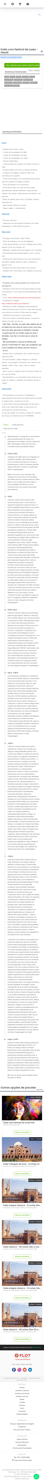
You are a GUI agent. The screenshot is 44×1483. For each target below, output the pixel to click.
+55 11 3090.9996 (23, 1457)
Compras (17, 82)
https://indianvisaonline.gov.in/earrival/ (15, 303)
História (18, 80)
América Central (22, 1390)
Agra (32, 77)
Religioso (28, 80)
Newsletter (22, 1445)
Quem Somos (22, 1439)
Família (26, 82)
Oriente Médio (22, 1414)
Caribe (22, 1402)
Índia (19, 77)
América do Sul (22, 1396)
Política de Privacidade (22, 1448)
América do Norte (22, 1393)
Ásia (6, 77)
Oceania (22, 1411)
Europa (22, 1405)
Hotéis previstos (18, 425)
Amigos (34, 82)
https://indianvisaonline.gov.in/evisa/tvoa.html (24, 298)
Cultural (9, 80)
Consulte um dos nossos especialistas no (21, 1348)
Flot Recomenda (12, 85)
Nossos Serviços (22, 1442)
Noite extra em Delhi (10, 429)
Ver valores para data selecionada (22, 65)
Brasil (22, 1399)
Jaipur (25, 77)
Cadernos (22, 1427)
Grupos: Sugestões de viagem (22, 1424)
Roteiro (6, 425)
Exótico (8, 82)
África (22, 1387)
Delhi (12, 77)
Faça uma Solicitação (23, 1460)
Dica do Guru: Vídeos (22, 1430)
